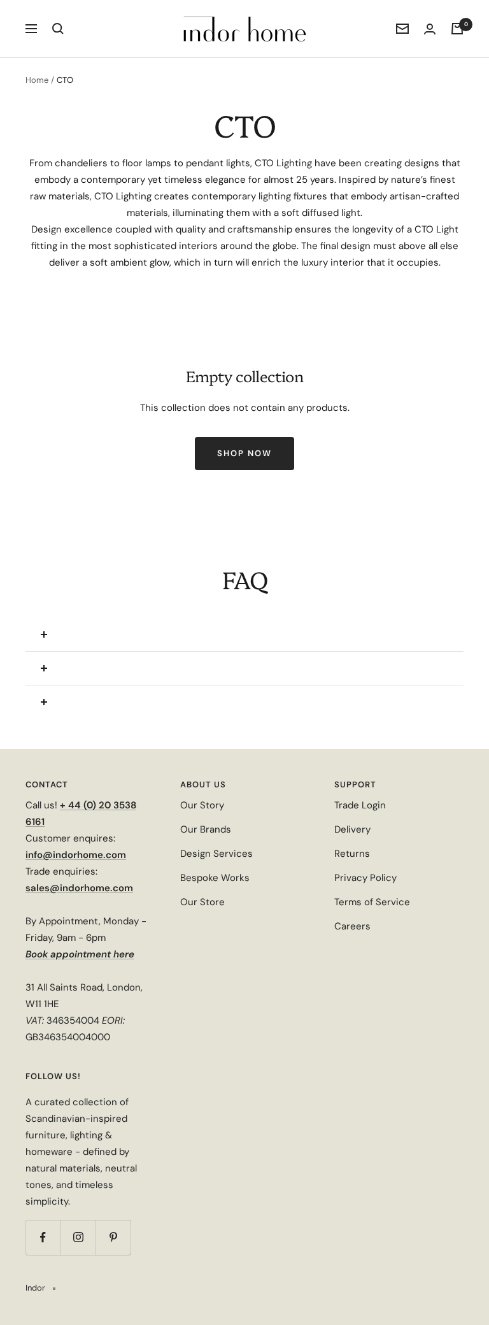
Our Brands (205, 829)
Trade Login (360, 805)
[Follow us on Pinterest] (113, 1237)
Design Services (216, 853)
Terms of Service (372, 902)
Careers (352, 926)
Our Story (202, 805)
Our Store (202, 902)
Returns (352, 853)
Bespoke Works (215, 877)
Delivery (352, 829)
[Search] (58, 28)
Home (36, 80)
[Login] (430, 29)
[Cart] (457, 28)
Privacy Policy (365, 877)
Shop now (244, 453)
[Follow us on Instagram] (78, 1237)
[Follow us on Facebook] (42, 1237)
